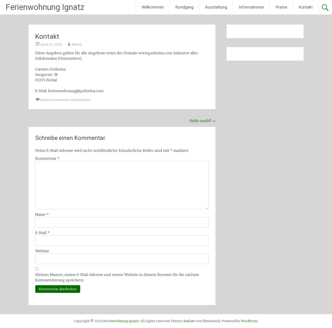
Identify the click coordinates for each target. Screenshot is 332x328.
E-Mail (42, 232)
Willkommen (153, 7)
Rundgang (184, 7)
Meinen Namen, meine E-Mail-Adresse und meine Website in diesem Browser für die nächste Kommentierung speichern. (117, 277)
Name (42, 214)
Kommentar (47, 158)
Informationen (251, 7)
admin (77, 44)
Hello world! (202, 120)
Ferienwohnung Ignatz (45, 7)
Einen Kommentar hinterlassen (65, 100)
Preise (281, 7)
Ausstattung (216, 7)
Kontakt (306, 7)
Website (42, 251)
